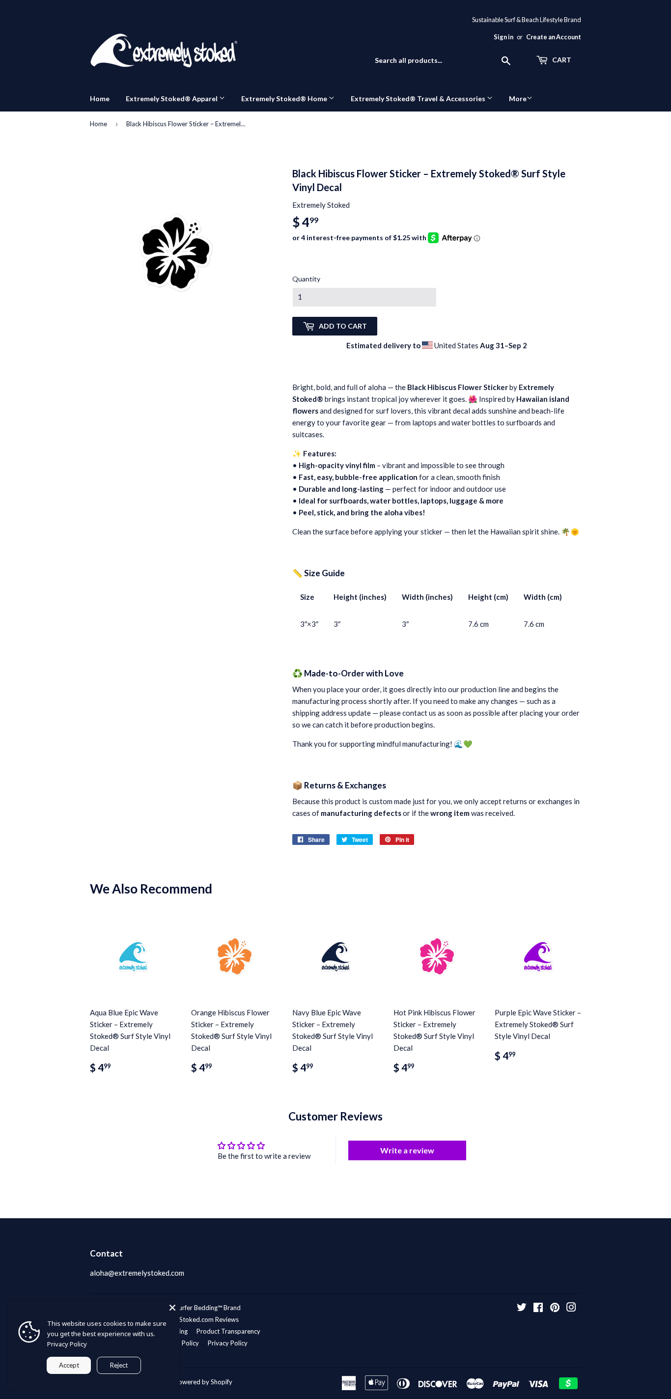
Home (100, 98)
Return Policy (180, 1343)
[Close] (172, 1308)
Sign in (503, 37)
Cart (561, 60)
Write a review (407, 1150)
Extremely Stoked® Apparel (172, 98)
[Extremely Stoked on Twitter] (522, 1308)
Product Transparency (228, 1331)
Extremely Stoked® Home (285, 98)
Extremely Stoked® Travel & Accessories (419, 98)
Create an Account (553, 37)
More (518, 98)
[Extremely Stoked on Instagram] (571, 1308)
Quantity (306, 279)
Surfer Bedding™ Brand (208, 1308)
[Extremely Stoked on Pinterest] (555, 1308)
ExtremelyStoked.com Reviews (194, 1319)
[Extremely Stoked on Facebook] (538, 1308)
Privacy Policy (228, 1343)
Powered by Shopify (203, 1382)
